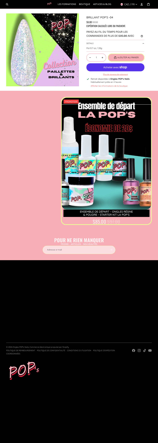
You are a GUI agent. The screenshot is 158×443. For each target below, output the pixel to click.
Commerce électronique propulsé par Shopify (49, 347)
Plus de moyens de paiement (115, 74)
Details (90, 43)
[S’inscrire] (111, 250)
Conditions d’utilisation (79, 350)
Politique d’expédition (104, 350)
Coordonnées (13, 354)
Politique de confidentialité (51, 350)
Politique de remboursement (20, 350)
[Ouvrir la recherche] (7, 4)
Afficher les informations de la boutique (109, 86)
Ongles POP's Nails (21, 347)
